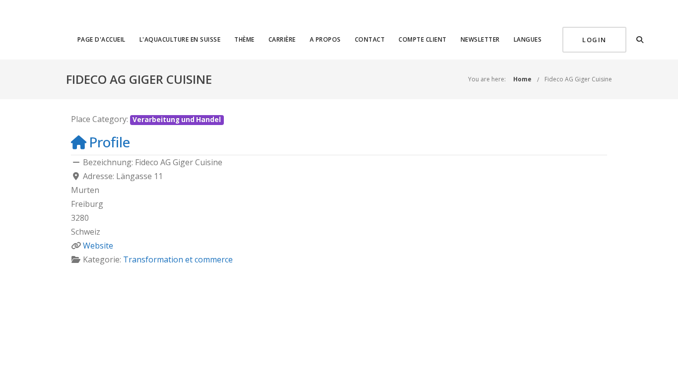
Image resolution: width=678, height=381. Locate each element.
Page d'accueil (101, 39)
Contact (370, 39)
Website (98, 245)
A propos (325, 39)
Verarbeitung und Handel (177, 119)
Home (522, 79)
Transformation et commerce (178, 259)
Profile (109, 141)
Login (594, 39)
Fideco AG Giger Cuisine (578, 79)
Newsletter (480, 39)
